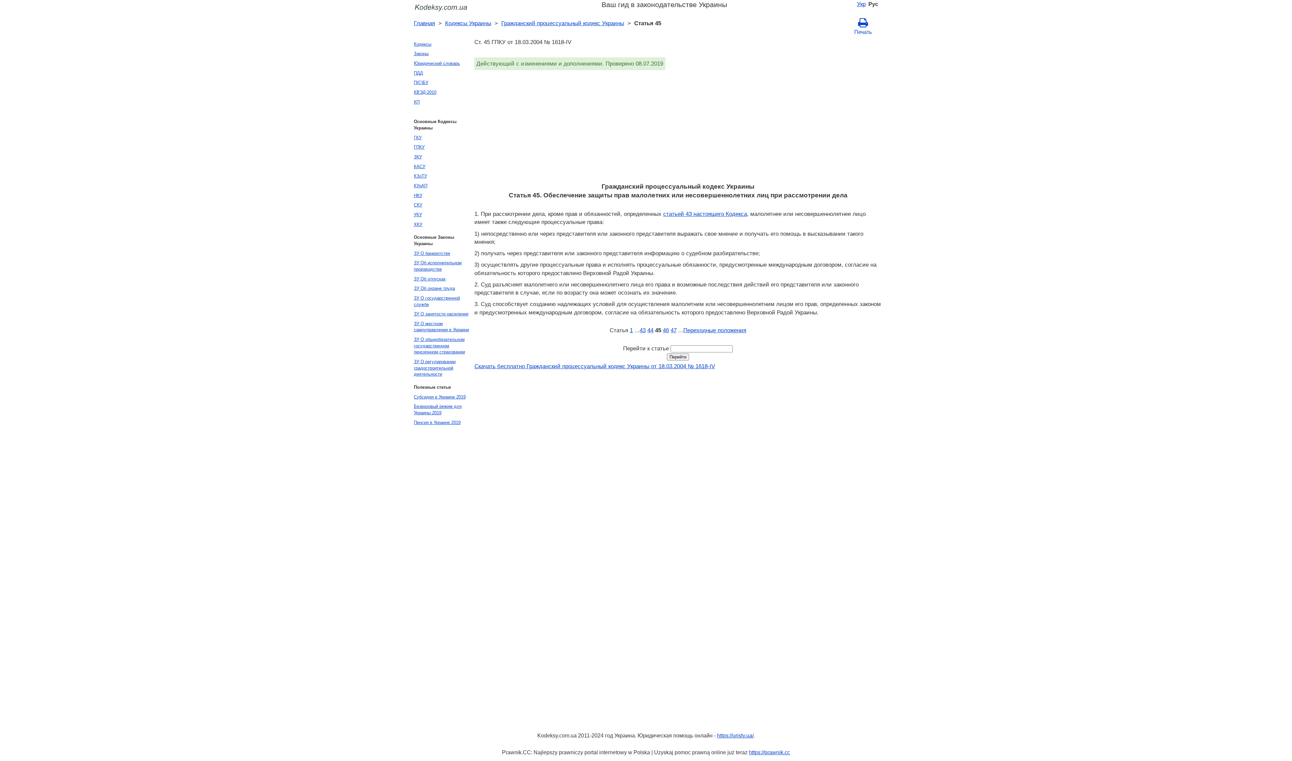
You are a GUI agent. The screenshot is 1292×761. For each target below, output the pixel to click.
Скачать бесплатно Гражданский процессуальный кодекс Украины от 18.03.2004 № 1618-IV (594, 366)
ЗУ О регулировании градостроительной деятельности (435, 368)
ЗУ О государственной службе (437, 301)
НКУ (418, 195)
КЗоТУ (420, 176)
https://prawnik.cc (769, 752)
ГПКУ (419, 147)
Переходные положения (714, 330)
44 (650, 330)
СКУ (418, 204)
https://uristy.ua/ (735, 735)
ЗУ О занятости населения (441, 313)
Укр (861, 4)
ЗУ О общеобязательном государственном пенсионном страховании (439, 345)
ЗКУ (418, 156)
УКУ (418, 214)
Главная (424, 23)
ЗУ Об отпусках (430, 278)
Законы (421, 53)
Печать (863, 32)
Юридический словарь (437, 63)
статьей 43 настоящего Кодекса (705, 214)
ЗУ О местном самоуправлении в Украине (441, 327)
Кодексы (422, 44)
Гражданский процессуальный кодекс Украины (562, 23)
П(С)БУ (421, 82)
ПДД (418, 73)
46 (666, 330)
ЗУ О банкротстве (432, 253)
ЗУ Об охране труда (434, 288)
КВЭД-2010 (425, 92)
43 (643, 330)
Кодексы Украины (468, 23)
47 (674, 330)
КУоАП (420, 185)
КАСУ (419, 166)
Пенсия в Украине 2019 (437, 422)
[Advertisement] (676, 128)
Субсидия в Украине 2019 (440, 396)
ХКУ (418, 224)
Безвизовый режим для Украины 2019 (438, 409)
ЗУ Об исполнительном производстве (438, 266)
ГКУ (418, 137)
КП (417, 102)
